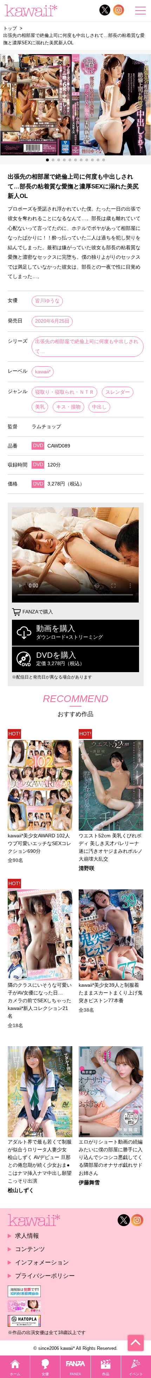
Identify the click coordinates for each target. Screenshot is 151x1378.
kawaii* (43, 371)
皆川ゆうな (47, 300)
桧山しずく (21, 1190)
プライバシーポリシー (45, 1275)
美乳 (40, 407)
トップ (10, 28)
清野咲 (86, 868)
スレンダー (117, 392)
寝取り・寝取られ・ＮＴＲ (64, 392)
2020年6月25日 (52, 321)
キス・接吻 (68, 407)
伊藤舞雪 (89, 1182)
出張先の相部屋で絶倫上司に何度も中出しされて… (86, 346)
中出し (99, 407)
